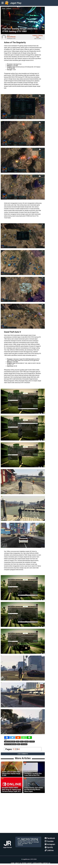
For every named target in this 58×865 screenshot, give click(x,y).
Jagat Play (15, 3)
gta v (22, 741)
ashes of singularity (10, 741)
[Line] (29, 737)
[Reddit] (18, 737)
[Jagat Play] (6, 3)
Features (8, 8)
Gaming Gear (15, 8)
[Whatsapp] (23, 737)
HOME (12, 863)
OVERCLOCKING (37, 863)
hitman (26, 741)
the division (24, 744)
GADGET (29, 863)
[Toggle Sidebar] (3, 3)
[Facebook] (7, 737)
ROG (19, 744)
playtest (32, 741)
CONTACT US (46, 863)
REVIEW (24, 863)
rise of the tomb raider (10, 744)
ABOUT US (18, 863)
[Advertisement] (29, 822)
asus (18, 741)
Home (3, 8)
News (2, 762)
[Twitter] (12, 737)
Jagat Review (7, 847)
